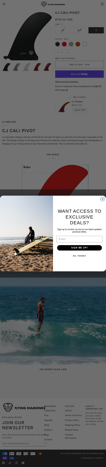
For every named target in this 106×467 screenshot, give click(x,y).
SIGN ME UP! (79, 248)
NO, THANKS (79, 256)
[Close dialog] (103, 199)
